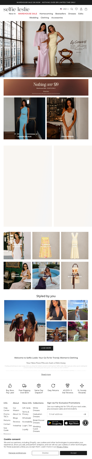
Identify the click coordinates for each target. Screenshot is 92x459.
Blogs (15, 418)
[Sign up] (84, 414)
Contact (7, 424)
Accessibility (27, 422)
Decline (45, 453)
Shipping (7, 434)
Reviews (16, 422)
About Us (17, 414)
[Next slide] (88, 49)
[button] (24, 321)
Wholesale (26, 418)
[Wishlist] (76, 9)
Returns (7, 420)
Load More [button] (46, 348)
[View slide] (46, 49)
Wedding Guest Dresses (37, 428)
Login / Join (27, 426)
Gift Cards (26, 408)
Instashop (17, 426)
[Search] (71, 9)
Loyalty (25, 429)
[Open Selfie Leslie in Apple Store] (72, 422)
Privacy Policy (62, 447)
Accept (74, 453)
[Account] (81, 9)
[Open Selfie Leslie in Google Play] (55, 422)
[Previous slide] (4, 49)
